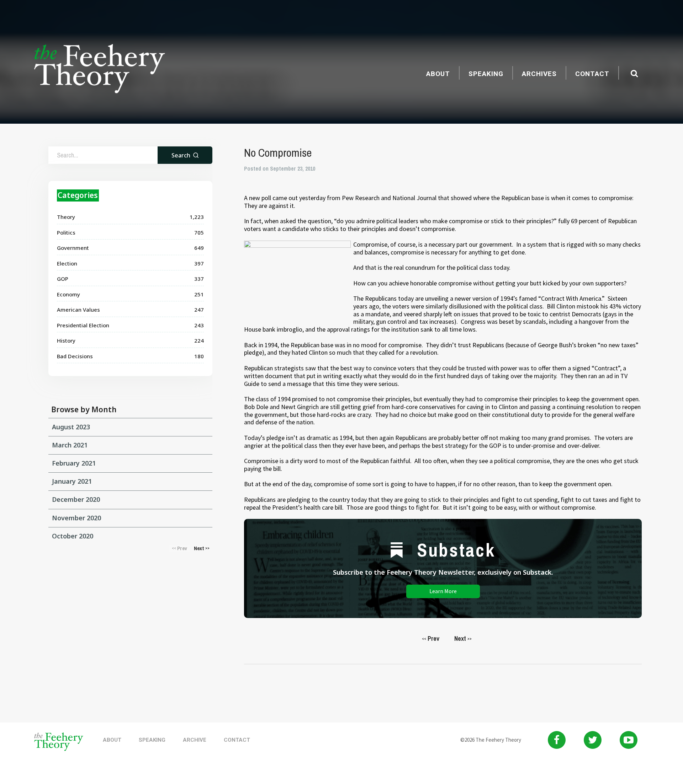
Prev (430, 638)
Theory (66, 216)
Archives (539, 74)
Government (73, 247)
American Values (78, 309)
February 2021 (74, 463)
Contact (592, 74)
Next (463, 638)
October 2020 (72, 536)
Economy (68, 294)
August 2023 (71, 427)
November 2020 (76, 518)
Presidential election (83, 325)
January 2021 (72, 481)
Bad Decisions (75, 356)
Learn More (443, 591)
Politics (66, 232)
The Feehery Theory (99, 69)
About (438, 74)
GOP (62, 278)
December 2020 (76, 499)
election (67, 263)
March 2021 (70, 445)
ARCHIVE (194, 740)
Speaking (485, 74)
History (66, 340)
